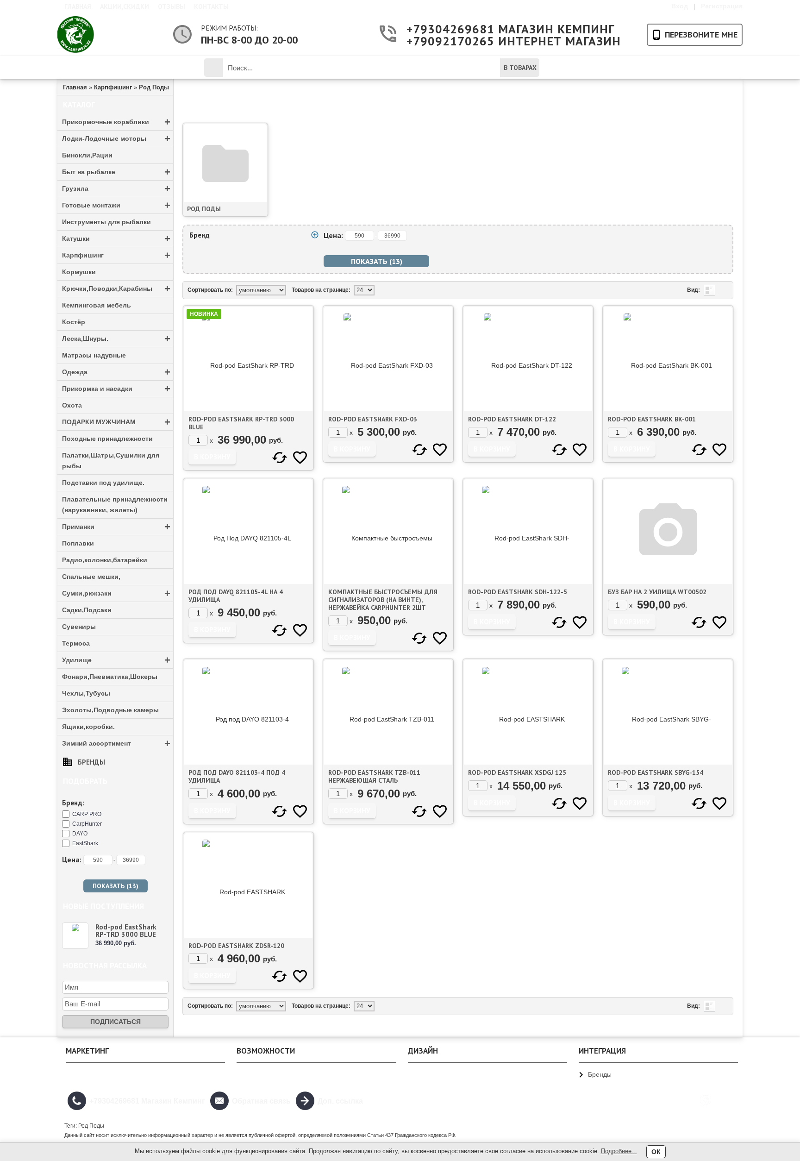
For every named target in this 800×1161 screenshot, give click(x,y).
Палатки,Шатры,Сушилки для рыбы (110, 461)
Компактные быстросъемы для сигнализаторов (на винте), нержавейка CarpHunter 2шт (383, 600)
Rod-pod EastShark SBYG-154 (655, 772)
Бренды (91, 762)
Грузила (116, 189)
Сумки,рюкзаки (116, 593)
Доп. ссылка (340, 1101)
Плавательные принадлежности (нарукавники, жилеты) (115, 505)
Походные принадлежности (107, 438)
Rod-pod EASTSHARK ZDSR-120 (236, 945)
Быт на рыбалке (116, 172)
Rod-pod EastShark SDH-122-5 (517, 592)
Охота (72, 405)
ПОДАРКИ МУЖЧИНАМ (116, 422)
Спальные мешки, (91, 576)
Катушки (116, 239)
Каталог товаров (111, 68)
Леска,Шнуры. (116, 339)
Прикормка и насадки (116, 389)
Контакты (211, 6)
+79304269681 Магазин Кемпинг (498, 29)
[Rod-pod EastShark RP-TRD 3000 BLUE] (75, 935)
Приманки (116, 527)
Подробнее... (619, 1151)
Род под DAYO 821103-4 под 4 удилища (236, 776)
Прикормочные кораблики (116, 122)
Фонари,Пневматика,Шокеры (109, 676)
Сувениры (79, 626)
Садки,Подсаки (87, 610)
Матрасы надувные (94, 355)
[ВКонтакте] (684, 1101)
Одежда (116, 372)
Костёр (73, 322)
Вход (679, 6)
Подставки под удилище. (103, 482)
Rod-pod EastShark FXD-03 (372, 419)
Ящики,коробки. (88, 726)
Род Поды (204, 209)
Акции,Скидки (124, 6)
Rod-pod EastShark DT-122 (512, 419)
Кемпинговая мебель (96, 305)
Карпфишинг (116, 255)
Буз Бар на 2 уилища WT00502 (657, 592)
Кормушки (79, 272)
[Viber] (705, 1101)
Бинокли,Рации (87, 155)
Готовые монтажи (116, 205)
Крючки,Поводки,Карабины (116, 289)
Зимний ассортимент (116, 743)
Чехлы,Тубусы (86, 693)
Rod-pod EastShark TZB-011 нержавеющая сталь (374, 776)
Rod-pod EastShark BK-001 (652, 419)
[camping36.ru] (75, 34)
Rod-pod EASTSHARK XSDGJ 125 (517, 772)
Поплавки (78, 543)
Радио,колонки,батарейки (104, 560)
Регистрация (722, 6)
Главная (77, 6)
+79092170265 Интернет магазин (498, 41)
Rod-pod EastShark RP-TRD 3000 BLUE (125, 931)
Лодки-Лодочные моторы (116, 138)
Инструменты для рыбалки (106, 222)
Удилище (116, 660)
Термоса (76, 643)
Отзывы (171, 6)
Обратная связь (261, 1101)
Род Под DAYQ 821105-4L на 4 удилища (235, 596)
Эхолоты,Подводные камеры (110, 710)
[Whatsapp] (727, 1101)
